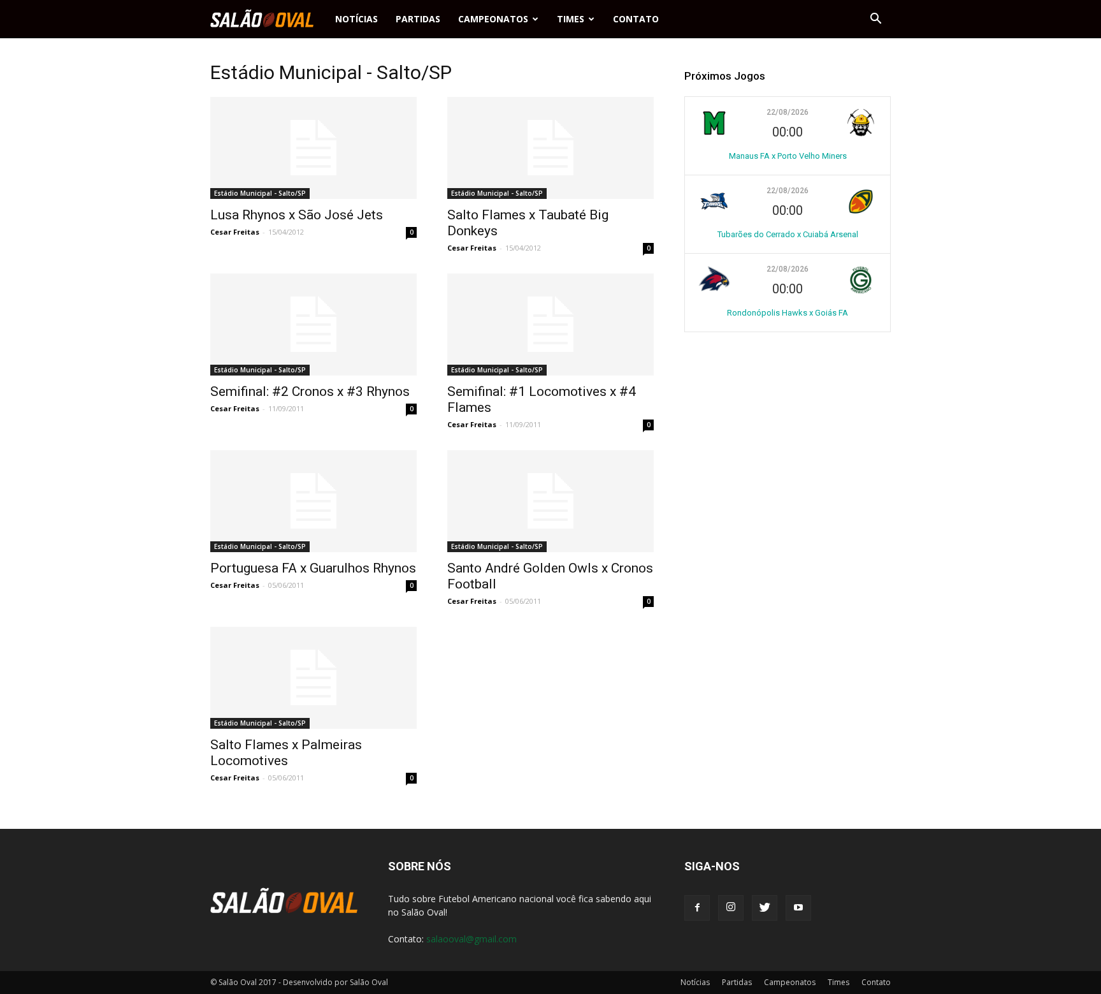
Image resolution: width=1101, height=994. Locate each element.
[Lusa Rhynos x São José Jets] (313, 148)
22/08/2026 (787, 112)
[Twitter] (764, 908)
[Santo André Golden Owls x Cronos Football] (550, 501)
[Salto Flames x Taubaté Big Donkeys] (550, 148)
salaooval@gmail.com (471, 939)
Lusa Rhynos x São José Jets (296, 215)
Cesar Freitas (234, 232)
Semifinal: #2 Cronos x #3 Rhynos (310, 391)
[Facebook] (697, 908)
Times (570, 19)
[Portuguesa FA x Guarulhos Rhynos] (313, 501)
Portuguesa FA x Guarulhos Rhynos (313, 568)
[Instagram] (731, 908)
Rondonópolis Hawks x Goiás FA (787, 313)
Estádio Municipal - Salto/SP (260, 193)
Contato (636, 19)
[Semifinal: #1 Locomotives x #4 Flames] (550, 325)
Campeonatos (493, 19)
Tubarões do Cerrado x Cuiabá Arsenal (787, 234)
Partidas (418, 19)
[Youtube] (798, 908)
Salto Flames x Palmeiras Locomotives (286, 752)
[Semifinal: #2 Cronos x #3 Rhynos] (313, 325)
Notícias (356, 19)
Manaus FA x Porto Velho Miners (788, 156)
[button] (875, 19)
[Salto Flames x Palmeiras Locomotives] (313, 678)
